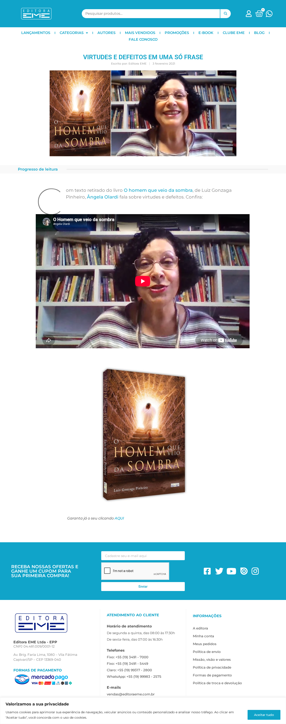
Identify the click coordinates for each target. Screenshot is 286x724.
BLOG (259, 33)
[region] (143, 710)
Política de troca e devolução (217, 683)
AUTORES (106, 33)
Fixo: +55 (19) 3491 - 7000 (127, 657)
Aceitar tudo (264, 715)
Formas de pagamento (212, 675)
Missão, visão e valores (212, 659)
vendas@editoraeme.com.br (131, 694)
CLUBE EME (234, 33)
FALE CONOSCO (143, 39)
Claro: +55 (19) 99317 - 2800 (129, 670)
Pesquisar (225, 13)
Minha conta (203, 636)
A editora (200, 628)
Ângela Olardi (102, 197)
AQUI (119, 518)
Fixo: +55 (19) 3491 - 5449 (127, 663)
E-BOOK (205, 33)
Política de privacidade (212, 667)
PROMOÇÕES (177, 33)
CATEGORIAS (72, 33)
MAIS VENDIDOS (140, 33)
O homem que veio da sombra (158, 190)
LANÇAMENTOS (35, 33)
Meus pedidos (205, 644)
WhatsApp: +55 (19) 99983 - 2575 (134, 676)
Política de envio (207, 652)
